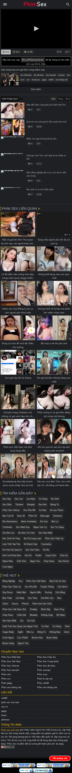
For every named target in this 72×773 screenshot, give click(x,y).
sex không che (62, 80)
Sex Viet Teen (32, 550)
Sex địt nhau (39, 75)
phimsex (5, 719)
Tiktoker (19, 504)
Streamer (57, 516)
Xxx (21, 581)
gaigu (44, 80)
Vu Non (42, 510)
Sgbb (20, 632)
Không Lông (47, 615)
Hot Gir (28, 555)
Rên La (30, 632)
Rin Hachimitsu (10, 521)
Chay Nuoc (49, 561)
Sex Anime (63, 561)
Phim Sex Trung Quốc (48, 661)
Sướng (48, 592)
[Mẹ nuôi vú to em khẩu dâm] (12, 195)
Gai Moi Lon (8, 533)
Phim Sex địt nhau (46, 665)
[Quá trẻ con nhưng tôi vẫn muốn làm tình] (12, 127)
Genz (66, 632)
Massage (44, 516)
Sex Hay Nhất (45, 533)
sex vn (4, 706)
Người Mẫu (35, 592)
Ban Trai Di (8, 516)
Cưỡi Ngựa (8, 637)
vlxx (68, 75)
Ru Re (46, 550)
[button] (36, 28)
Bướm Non (37, 637)
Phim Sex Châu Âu (46, 657)
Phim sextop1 (44, 670)
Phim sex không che (11, 687)
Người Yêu (23, 643)
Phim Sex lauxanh (10, 670)
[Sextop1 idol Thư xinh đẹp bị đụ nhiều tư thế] (12, 161)
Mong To (54, 504)
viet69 (51, 80)
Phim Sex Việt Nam (11, 661)
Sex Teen (32, 598)
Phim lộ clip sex (45, 678)
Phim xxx (6, 678)
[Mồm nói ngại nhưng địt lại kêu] (12, 144)
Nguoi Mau (8, 561)
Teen (67, 626)
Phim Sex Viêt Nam (36, 581)
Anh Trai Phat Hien (12, 555)
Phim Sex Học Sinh (42, 603)
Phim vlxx (6, 674)
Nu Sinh (55, 499)
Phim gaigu (6, 683)
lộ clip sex (36, 80)
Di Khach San (30, 544)
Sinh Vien (21, 561)
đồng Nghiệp (9, 581)
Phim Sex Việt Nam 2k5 (14, 609)
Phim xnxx (42, 674)
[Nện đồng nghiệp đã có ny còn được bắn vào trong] (12, 178)
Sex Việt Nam (25, 75)
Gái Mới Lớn (47, 598)
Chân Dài (21, 615)
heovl (4, 715)
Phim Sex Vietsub (10, 665)
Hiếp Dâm (21, 592)
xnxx (22, 80)
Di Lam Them (56, 510)
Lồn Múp (20, 598)
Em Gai (44, 521)
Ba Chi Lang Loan (32, 538)
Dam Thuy (59, 609)
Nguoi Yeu (35, 561)
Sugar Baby (8, 632)
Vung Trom (50, 555)
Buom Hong (8, 643)
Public (38, 555)
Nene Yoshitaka (28, 521)
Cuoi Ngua (8, 566)
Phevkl (25, 603)
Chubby (33, 609)
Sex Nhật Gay (23, 527)
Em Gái (31, 620)
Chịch (5, 603)
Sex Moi (43, 504)
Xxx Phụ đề (29, 510)
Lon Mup (31, 499)
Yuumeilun (46, 544)
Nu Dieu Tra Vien (26, 533)
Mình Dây (45, 609)
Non (59, 598)
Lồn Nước (62, 586)
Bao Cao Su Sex (58, 581)
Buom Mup (52, 637)
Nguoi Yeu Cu (40, 527)
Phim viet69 (43, 683)
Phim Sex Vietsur (11, 510)
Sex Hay (7, 499)
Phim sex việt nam (10, 730)
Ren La (54, 521)
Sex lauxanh (51, 75)
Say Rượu (8, 592)
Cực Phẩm (22, 637)
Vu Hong (43, 499)
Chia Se (64, 555)
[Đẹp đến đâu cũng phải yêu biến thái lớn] (12, 110)
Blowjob (31, 504)
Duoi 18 (21, 516)
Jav (21, 620)
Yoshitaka (7, 527)
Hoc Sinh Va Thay (11, 538)
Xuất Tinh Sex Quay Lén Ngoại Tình (20, 626)
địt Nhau (61, 615)
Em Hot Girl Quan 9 (12, 550)
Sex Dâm (7, 504)
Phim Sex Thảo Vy (54, 538)
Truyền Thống (47, 586)
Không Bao (55, 632)
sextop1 (61, 75)
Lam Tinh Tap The (11, 544)
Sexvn (15, 603)
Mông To (41, 632)
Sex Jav (19, 499)
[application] (36, 28)
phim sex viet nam (10, 702)
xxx (28, 80)
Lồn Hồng (60, 592)
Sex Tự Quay (57, 527)
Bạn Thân (7, 598)
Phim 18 (32, 516)
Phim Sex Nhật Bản (11, 657)
